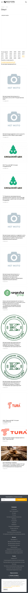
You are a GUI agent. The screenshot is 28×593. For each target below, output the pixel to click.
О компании (14, 509)
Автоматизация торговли (14, 545)
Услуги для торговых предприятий (14, 567)
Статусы (14, 515)
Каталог (14, 537)
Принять (5, 589)
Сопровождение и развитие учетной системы (14, 560)
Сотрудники (14, 520)
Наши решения (14, 547)
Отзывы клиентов (14, 528)
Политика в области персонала (14, 532)
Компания (14, 507)
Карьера (14, 522)
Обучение (14, 564)
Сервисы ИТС (14, 558)
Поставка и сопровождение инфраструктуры (14, 566)
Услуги (14, 556)
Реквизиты (14, 524)
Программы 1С (14, 539)
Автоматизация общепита (14, 543)
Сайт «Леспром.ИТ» (14, 511)
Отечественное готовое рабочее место (14, 551)
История (14, 513)
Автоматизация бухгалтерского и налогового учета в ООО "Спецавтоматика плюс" (13, 98)
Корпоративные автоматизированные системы (14, 562)
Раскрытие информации (14, 526)
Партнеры (14, 518)
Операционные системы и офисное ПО (14, 552)
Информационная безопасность (14, 549)
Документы (14, 530)
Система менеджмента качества (14, 516)
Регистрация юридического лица (14, 569)
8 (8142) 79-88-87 (14, 575)
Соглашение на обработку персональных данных (14, 534)
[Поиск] (26, 2)
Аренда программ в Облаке (14, 541)
